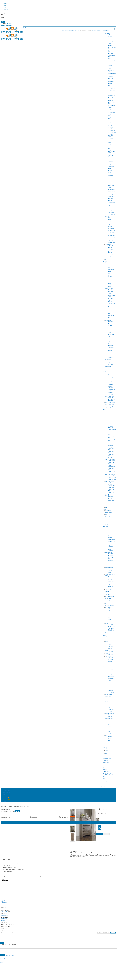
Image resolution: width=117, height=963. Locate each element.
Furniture (5, 806)
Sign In (72, 30)
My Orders (2, 962)
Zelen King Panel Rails (63, 817)
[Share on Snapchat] (75, 846)
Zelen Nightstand (33, 817)
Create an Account (96, 30)
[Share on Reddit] (75, 848)
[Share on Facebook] (96, 836)
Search (24, 27)
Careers (4, 5)
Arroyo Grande (4, 911)
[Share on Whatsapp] (75, 845)
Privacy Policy (3, 901)
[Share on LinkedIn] (96, 840)
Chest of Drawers (17, 806)
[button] (78, 825)
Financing (5, 7)
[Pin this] (96, 842)
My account (2, 958)
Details (3, 859)
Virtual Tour (5, 9)
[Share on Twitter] (96, 838)
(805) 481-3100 (36, 29)
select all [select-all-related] (17, 811)
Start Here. (9, 23)
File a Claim (3, 899)
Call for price (99, 827)
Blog (1, 903)
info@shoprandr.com (5, 915)
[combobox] (108, 785)
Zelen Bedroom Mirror (5, 817)
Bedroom (10, 806)
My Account (62, 30)
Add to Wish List (99, 833)
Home (4, 1)
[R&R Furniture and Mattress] (12, 33)
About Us (5, 3)
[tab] (3, 859)
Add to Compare (106, 833)
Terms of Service (4, 902)
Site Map (2, 905)
